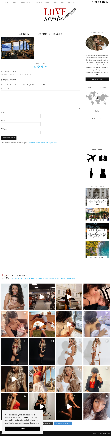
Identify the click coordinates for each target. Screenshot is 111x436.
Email (4, 121)
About (14, 2)
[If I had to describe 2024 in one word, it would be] (42, 379)
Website (4, 129)
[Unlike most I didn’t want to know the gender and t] (42, 351)
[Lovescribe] (55, 14)
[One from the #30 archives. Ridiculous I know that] (69, 406)
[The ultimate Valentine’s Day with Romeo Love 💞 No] (14, 324)
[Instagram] (92, 2)
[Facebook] (99, 2)
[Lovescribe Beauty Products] (91, 177)
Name (4, 112)
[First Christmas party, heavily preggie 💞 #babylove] (96, 379)
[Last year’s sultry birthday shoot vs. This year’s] (14, 406)
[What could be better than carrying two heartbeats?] (14, 351)
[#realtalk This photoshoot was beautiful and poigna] (69, 351)
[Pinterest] (96, 2)
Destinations (27, 2)
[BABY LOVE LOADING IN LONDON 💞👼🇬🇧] (96, 406)
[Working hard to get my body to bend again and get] (42, 324)
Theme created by (100, 433)
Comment (5, 89)
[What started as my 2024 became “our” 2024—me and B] (14, 379)
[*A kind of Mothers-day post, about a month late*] (96, 297)
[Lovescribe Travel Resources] (91, 162)
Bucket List (59, 2)
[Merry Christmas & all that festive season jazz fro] (69, 379)
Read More (97, 79)
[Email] (103, 2)
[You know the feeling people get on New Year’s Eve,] (14, 297)
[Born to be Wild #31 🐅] (42, 406)
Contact (71, 2)
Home (5, 2)
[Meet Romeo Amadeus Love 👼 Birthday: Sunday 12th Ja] (96, 324)
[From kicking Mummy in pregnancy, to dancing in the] (69, 324)
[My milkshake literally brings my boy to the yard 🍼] (42, 297)
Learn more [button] (34, 423)
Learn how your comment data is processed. (43, 142)
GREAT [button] (22, 428)
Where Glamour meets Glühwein (16, 73)
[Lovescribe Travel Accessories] (102, 162)
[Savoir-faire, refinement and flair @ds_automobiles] (69, 297)
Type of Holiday (43, 2)
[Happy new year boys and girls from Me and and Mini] (96, 351)
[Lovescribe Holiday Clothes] (102, 177)
